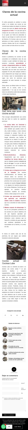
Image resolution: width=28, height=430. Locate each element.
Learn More (17, 426)
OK (9, 426)
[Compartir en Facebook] (5, 315)
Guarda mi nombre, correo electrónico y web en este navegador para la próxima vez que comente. (13, 399)
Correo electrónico (23, 389)
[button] (3, 426)
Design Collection (21, 183)
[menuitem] (25, 3)
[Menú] (25, 3)
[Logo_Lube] (11, 3)
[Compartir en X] (11, 315)
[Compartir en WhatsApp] (17, 315)
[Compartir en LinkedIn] (23, 315)
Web (22, 393)
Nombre (23, 383)
